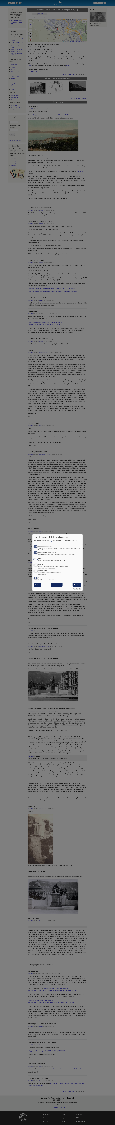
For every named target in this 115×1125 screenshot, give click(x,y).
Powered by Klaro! (77, 588)
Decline (37, 585)
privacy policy (49, 542)
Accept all (76, 585)
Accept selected (56, 585)
